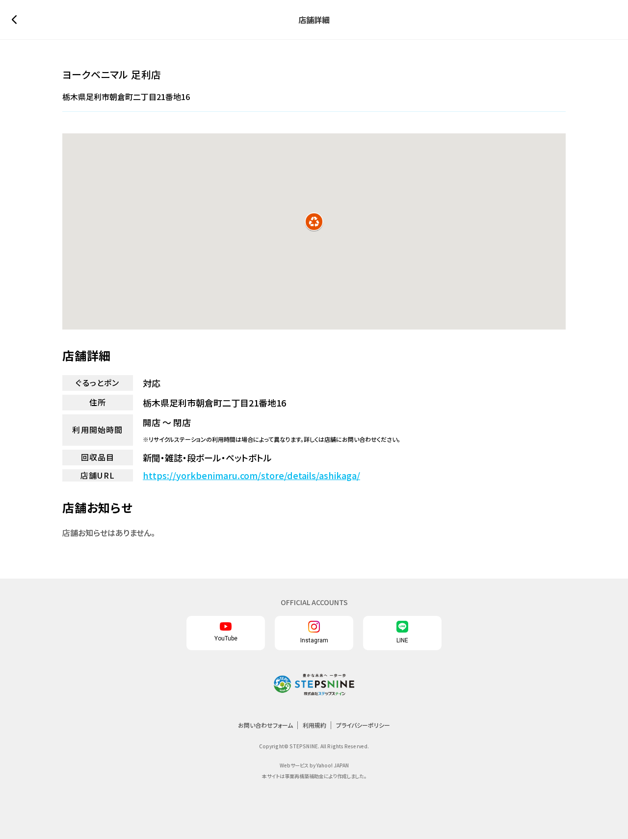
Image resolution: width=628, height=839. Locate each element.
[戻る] (17, 19)
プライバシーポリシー (363, 725)
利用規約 (314, 725)
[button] (314, 221)
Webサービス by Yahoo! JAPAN (314, 765)
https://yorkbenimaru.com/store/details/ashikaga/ (251, 475)
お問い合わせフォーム (265, 725)
